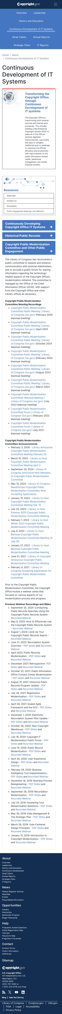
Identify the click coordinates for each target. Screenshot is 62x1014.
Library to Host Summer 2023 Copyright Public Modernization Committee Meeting (30, 512)
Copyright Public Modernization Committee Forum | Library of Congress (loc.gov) (28, 412)
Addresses (7, 954)
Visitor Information (10, 951)
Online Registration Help (12, 930)
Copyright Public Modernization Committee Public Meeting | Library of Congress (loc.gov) (30, 311)
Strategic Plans (22, 45)
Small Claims (19, 37)
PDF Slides (29, 645)
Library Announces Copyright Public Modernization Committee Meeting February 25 (31, 451)
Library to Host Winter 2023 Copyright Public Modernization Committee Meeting (30, 523)
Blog (4, 997)
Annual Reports (41, 37)
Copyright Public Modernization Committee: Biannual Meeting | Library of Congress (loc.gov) (28, 398)
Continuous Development (13, 871)
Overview (21, 12)
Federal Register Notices (13, 891)
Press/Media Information (13, 900)
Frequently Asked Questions (14, 927)
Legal (18, 1006)
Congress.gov (36, 1003)
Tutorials (6, 933)
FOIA (8, 1006)
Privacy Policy (13, 1010)
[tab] (28, 225)
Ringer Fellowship (9, 918)
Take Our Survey (16, 997)
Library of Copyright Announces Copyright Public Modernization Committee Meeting (31, 560)
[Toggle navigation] (56, 4)
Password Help (8, 936)
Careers (5, 909)
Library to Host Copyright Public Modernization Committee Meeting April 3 (29, 462)
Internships (7, 912)
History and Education (31, 20)
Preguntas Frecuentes (11, 938)
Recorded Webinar (21, 618)
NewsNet (6, 894)
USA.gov (53, 1003)
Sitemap (7, 960)
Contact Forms (8, 948)
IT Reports (42, 45)
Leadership (40, 12)
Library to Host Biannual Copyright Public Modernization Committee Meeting (30, 549)
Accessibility (33, 1006)
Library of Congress (13, 1003)
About (15, 54)
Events (5, 897)
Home (5, 54)
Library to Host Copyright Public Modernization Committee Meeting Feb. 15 (30, 501)
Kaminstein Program (11, 915)
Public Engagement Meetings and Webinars (25, 211)
